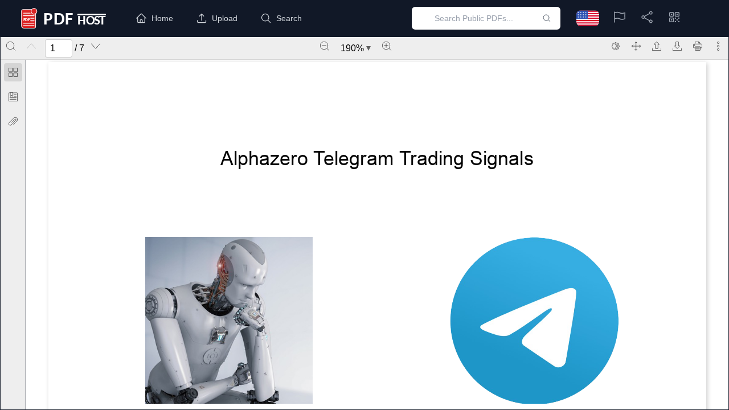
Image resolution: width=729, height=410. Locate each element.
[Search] (11, 46)
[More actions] (718, 46)
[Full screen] (636, 46)
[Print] (698, 46)
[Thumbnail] (13, 72)
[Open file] (657, 46)
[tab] (13, 74)
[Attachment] (13, 121)
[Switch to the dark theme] (616, 46)
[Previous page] (31, 46)
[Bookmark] (13, 97)
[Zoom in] (387, 46)
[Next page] (96, 46)
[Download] (677, 46)
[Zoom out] (325, 46)
